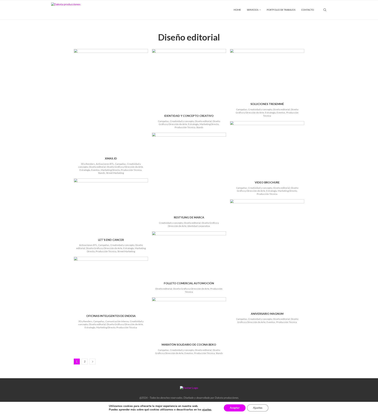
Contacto (307, 9)
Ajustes (257, 408)
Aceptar (235, 408)
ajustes (206, 409)
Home (237, 9)
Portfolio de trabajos (281, 9)
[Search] (325, 9)
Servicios (252, 9)
